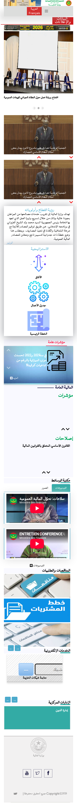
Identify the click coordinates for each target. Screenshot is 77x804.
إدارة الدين (62, 710)
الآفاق (38, 277)
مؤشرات (65, 396)
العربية (34, 9)
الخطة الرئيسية (38, 334)
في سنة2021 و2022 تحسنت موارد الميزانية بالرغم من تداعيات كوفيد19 (30, 360)
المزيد (15, 378)
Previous (18, 648)
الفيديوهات (39, 565)
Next (11, 648)
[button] (43, 108)
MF (15, 794)
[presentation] (6, 68)
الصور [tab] (45, 488)
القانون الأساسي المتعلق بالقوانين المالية (46, 446)
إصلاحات (64, 439)
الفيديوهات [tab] (61, 488)
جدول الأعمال (38, 305)
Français (34, 13)
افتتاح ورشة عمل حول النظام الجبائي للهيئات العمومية (31, 97)
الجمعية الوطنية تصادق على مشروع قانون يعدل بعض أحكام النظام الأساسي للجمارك (38, 150)
